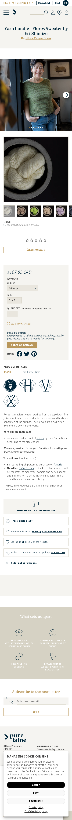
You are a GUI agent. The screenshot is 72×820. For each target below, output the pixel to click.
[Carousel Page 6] (40, 127)
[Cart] (67, 13)
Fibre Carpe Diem (38, 38)
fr (65, 3)
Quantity (29, 308)
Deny (36, 793)
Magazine (44, 2)
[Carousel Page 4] (36, 127)
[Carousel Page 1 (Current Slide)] (29, 127)
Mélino (40, 438)
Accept (36, 785)
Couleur (11, 283)
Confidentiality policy (36, 811)
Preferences (36, 800)
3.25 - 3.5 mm (26, 468)
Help (57, 2)
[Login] (53, 13)
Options (12, 279)
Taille (10, 295)
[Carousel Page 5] (38, 127)
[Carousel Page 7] (43, 127)
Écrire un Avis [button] (36, 249)
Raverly (58, 464)
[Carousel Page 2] (31, 127)
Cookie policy (36, 807)
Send (36, 712)
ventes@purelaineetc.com (47, 531)
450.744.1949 (58, 552)
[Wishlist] (59, 13)
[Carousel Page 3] (33, 127)
